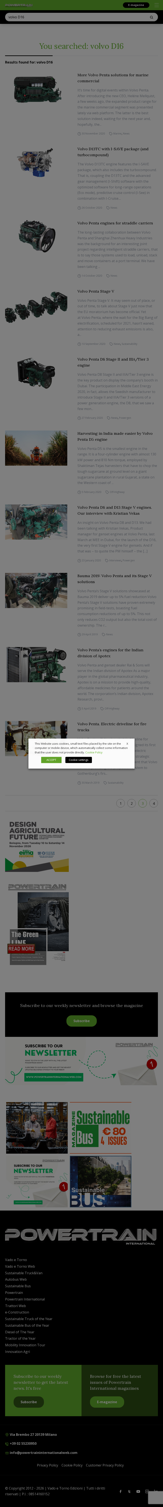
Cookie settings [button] (79, 760)
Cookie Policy (94, 752)
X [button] (127, 744)
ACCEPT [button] (51, 760)
